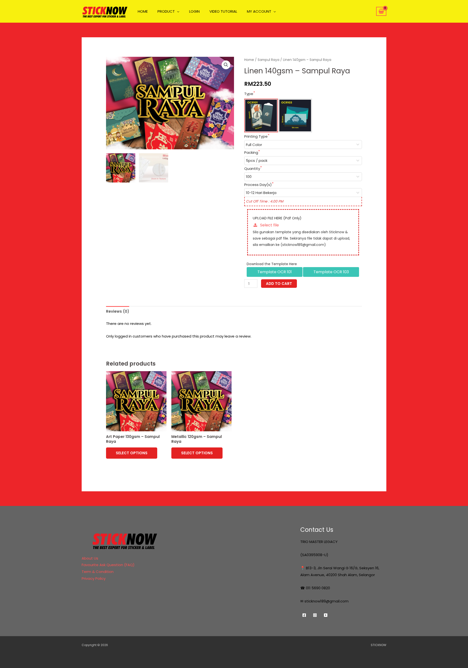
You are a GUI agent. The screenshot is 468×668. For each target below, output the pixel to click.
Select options (131, 452)
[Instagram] (315, 615)
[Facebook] (304, 615)
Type (248, 93)
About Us (90, 558)
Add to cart (279, 283)
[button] (226, 64)
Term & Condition (98, 571)
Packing (251, 152)
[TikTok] (326, 615)
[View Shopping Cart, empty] (381, 11)
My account (259, 12)
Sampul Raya (268, 60)
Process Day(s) (258, 184)
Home (249, 60)
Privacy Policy (94, 578)
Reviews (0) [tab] (117, 311)
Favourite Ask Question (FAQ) (108, 564)
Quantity (252, 168)
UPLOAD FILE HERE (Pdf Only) (277, 218)
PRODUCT (166, 12)
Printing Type (256, 136)
